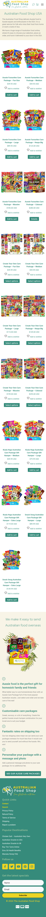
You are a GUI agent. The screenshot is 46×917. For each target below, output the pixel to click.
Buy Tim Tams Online (10, 847)
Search (5, 807)
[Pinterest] (25, 866)
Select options (11, 280)
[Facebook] (5, 866)
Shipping (5, 821)
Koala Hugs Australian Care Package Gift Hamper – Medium (12, 453)
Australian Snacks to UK (11, 843)
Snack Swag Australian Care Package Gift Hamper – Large (34, 518)
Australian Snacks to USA (12, 840)
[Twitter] (12, 866)
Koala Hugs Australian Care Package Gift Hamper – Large (34, 453)
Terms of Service (8, 818)
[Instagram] (32, 866)
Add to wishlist (13, 89)
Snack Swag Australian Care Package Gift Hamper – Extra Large (11, 582)
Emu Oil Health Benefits (11, 850)
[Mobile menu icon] (42, 4)
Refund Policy (7, 814)
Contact (5, 804)
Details (34, 218)
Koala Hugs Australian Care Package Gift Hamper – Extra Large (12, 518)
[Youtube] (18, 866)
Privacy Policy (7, 811)
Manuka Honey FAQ (10, 854)
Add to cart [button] (12, 94)
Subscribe (23, 895)
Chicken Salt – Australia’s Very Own (16, 836)
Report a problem (9, 825)
